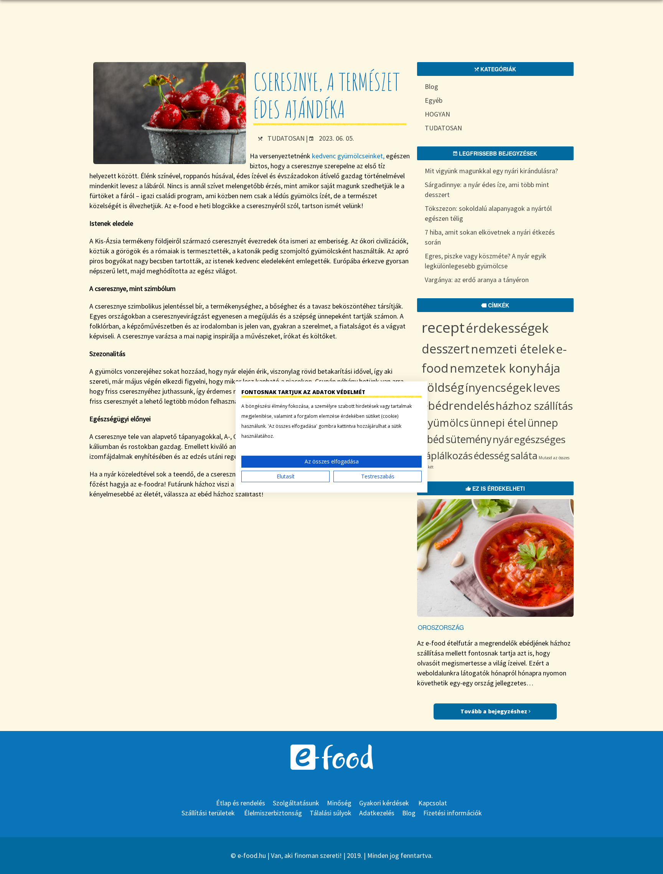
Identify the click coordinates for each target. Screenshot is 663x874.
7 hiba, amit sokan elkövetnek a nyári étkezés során (490, 237)
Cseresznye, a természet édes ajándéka (326, 95)
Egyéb (433, 100)
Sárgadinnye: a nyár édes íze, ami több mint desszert (487, 189)
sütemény (468, 439)
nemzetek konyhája (505, 368)
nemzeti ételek (513, 348)
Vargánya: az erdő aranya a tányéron (477, 279)
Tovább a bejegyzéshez (494, 711)
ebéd (433, 439)
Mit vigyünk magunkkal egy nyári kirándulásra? (491, 170)
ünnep (543, 423)
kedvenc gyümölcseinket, (348, 155)
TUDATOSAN (286, 138)
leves (546, 387)
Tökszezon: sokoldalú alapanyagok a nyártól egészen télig (488, 213)
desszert (446, 348)
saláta (524, 455)
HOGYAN (437, 114)
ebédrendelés (458, 405)
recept (443, 327)
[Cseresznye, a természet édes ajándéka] (169, 161)
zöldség (443, 387)
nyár (503, 439)
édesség (492, 455)
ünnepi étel (498, 423)
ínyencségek (498, 387)
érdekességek (507, 328)
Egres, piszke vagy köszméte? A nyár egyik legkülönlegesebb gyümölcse (485, 260)
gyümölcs (445, 423)
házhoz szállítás (534, 405)
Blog (431, 86)
